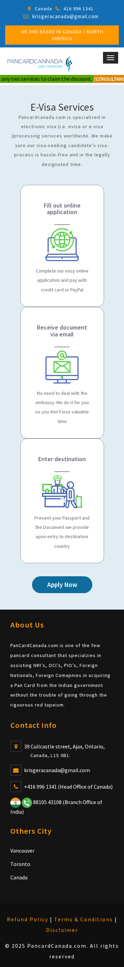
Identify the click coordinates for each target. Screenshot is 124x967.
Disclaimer (62, 929)
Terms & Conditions (83, 919)
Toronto (20, 863)
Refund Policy (27, 919)
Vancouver (22, 850)
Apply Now (62, 584)
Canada (19, 877)
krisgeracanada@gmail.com (65, 16)
